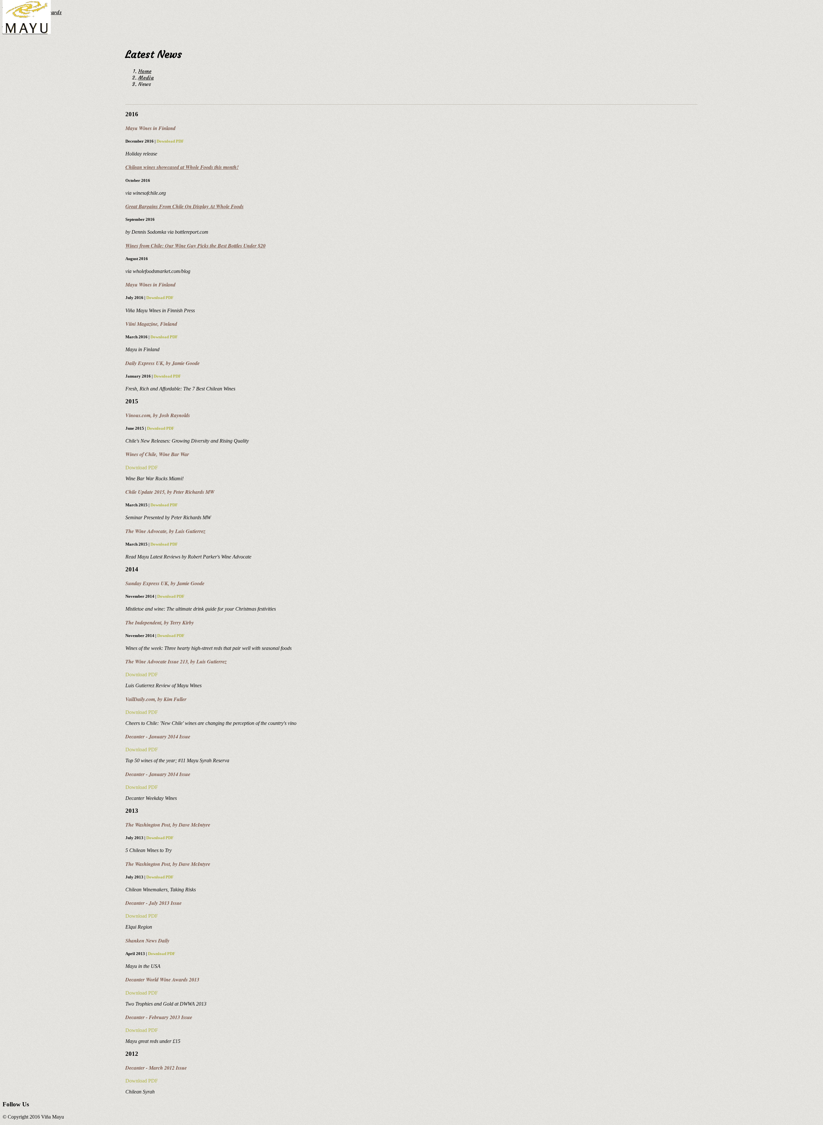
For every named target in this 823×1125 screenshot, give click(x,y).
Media (146, 77)
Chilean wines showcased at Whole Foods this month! (182, 167)
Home (144, 71)
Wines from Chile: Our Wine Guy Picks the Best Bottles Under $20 (195, 245)
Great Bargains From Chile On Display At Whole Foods (184, 206)
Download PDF (170, 141)
